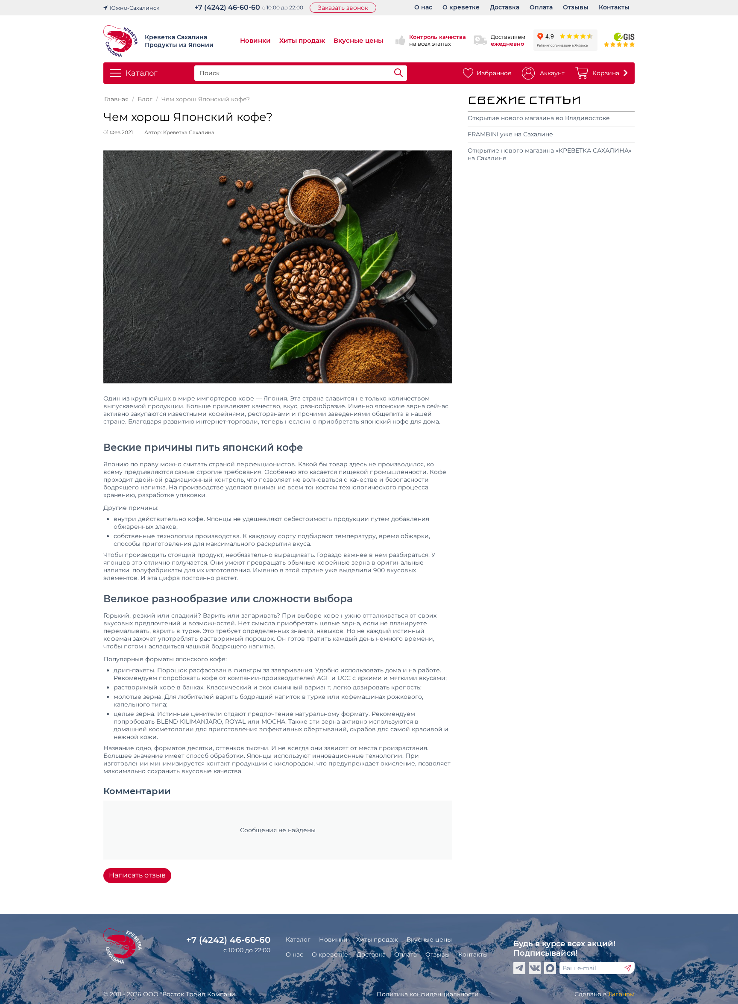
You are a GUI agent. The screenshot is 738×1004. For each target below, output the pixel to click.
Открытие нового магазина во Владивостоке (539, 118)
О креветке (330, 954)
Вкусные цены (358, 40)
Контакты (473, 954)
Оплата (405, 954)
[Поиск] (398, 73)
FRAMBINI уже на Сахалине (510, 134)
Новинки (255, 40)
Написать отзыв (137, 875)
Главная (116, 99)
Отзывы (437, 954)
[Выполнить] (628, 968)
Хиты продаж (302, 40)
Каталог (298, 939)
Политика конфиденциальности (428, 994)
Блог (145, 99)
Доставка (371, 954)
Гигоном (622, 994)
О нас (294, 954)
